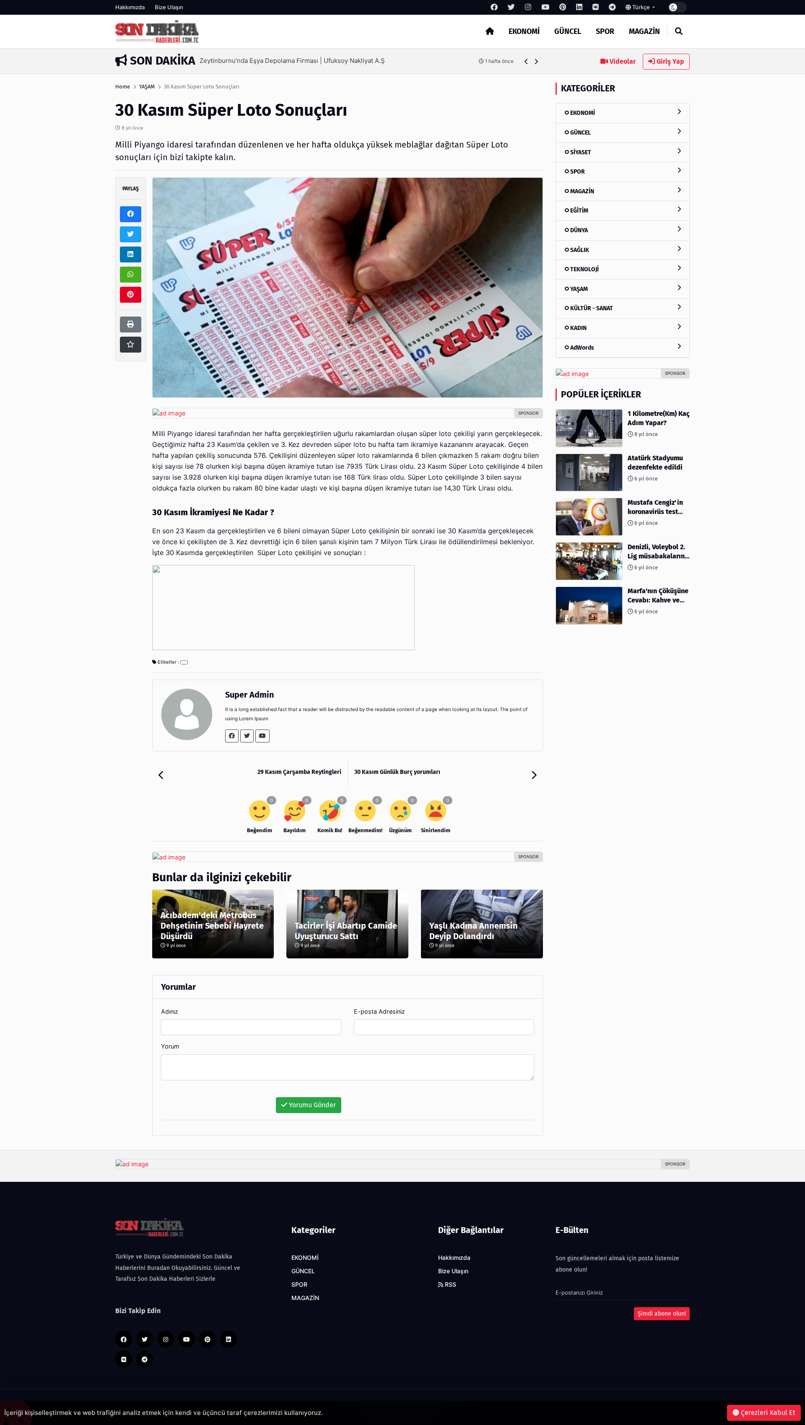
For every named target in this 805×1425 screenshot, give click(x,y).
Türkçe (641, 7)
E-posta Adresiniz (379, 1011)
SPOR (605, 31)
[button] (526, 61)
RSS (449, 1284)
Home (122, 86)
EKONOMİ (524, 31)
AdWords (581, 347)
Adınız (169, 1011)
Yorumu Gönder (311, 1105)
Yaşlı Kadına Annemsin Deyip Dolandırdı (473, 931)
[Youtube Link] (262, 735)
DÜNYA (578, 230)
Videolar (622, 61)
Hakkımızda (130, 7)
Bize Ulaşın (169, 7)
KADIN (578, 328)
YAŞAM (147, 86)
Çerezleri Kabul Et (767, 1413)
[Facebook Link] (232, 735)
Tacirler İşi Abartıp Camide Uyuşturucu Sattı (346, 931)
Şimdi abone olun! (662, 1313)
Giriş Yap (669, 61)
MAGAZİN (644, 31)
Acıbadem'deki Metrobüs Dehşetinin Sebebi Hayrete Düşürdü (212, 925)
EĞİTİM (578, 210)
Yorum (170, 1046)
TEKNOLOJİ (584, 269)
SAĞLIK (579, 249)
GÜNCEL (567, 31)
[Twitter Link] (247, 735)
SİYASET (580, 152)
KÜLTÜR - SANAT (591, 308)
